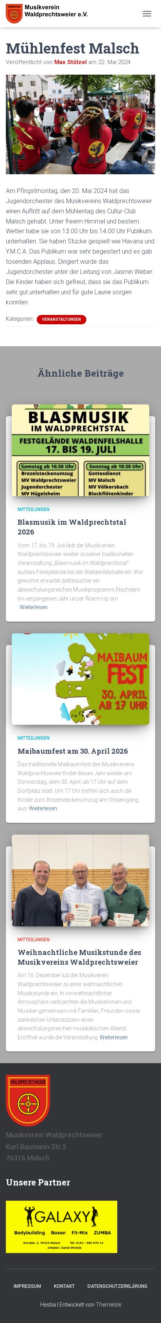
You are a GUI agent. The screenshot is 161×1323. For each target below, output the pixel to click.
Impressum (27, 1286)
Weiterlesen (34, 607)
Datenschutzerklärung (117, 1286)
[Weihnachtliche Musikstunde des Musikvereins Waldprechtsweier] (80, 880)
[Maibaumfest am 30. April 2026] (80, 679)
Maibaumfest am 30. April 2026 (73, 751)
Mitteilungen (34, 509)
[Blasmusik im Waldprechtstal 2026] (80, 450)
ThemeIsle (108, 1305)
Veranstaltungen (61, 319)
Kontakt (64, 1286)
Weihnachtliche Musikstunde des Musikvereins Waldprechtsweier (79, 957)
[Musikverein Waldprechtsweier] (49, 13)
